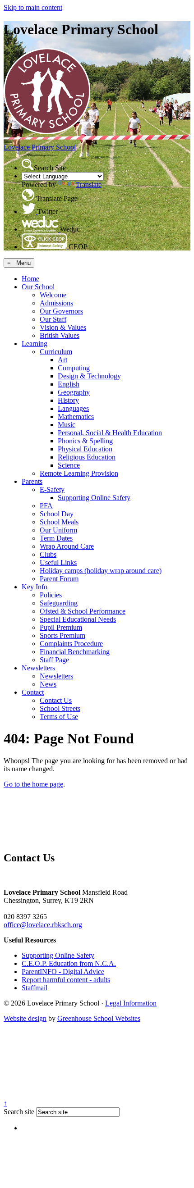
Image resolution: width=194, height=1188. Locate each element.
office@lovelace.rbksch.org (43, 925)
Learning (34, 343)
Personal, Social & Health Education (110, 433)
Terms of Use (59, 716)
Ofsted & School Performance (82, 611)
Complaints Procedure (71, 643)
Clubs (48, 554)
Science (69, 465)
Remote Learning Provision (79, 473)
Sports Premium (62, 635)
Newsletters (38, 668)
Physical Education (85, 449)
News (48, 684)
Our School (38, 287)
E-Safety (52, 489)
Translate (89, 184)
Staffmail (34, 988)
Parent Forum (59, 579)
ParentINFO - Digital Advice (63, 971)
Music (66, 424)
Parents (32, 481)
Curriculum (56, 351)
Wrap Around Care (67, 546)
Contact (33, 692)
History (68, 400)
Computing (74, 368)
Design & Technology (89, 376)
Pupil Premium (61, 627)
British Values (59, 335)
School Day (57, 514)
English (68, 384)
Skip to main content (33, 7)
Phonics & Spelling (85, 441)
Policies (51, 595)
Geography (74, 392)
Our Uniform (58, 530)
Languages (73, 408)
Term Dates (56, 538)
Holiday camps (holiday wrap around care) (101, 570)
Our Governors (61, 311)
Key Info (34, 587)
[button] (28, 164)
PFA (46, 506)
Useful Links (58, 562)
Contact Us (56, 700)
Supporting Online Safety (94, 497)
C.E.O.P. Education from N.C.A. (69, 963)
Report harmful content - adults (66, 979)
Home (30, 278)
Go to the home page (33, 784)
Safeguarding (59, 603)
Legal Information (131, 1003)
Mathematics (76, 416)
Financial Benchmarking (75, 651)
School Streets (60, 708)
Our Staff (53, 319)
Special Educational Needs (78, 619)
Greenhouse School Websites (98, 1018)
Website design (25, 1018)
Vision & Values (63, 327)
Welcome (53, 295)
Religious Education (86, 457)
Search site (19, 1111)
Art (62, 360)
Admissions (56, 303)
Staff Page (54, 660)
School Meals (59, 522)
